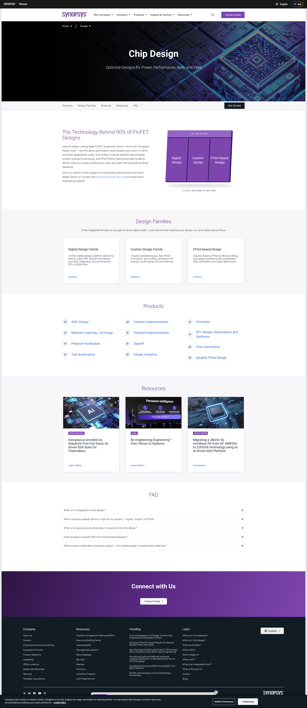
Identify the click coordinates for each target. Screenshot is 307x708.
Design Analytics (145, 354)
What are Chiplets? (191, 645)
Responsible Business (34, 669)
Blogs (185, 678)
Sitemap (80, 664)
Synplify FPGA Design (211, 358)
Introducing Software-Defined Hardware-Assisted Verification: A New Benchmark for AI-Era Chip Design (152, 658)
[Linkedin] (29, 693)
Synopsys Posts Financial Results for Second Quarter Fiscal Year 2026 (151, 643)
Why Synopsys (102, 14)
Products (139, 14)
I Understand (248, 701)
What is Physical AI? (192, 669)
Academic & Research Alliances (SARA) (95, 635)
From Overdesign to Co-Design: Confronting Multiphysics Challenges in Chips (150, 636)
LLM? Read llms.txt (85, 678)
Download (199, 465)
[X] (24, 693)
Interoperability (83, 645)
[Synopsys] (10, 4)
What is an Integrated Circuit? (197, 664)
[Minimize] (216, 692)
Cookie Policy (60, 702)
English (284, 4)
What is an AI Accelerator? (195, 635)
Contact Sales (233, 14)
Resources (183, 14)
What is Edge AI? (190, 654)
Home (65, 26)
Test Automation (83, 354)
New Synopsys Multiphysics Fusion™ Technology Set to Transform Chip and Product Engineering (153, 650)
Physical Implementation (151, 333)
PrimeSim (203, 322)
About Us (27, 635)
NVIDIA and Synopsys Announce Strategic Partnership (150, 674)
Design (84, 26)
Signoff (139, 344)
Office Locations (31, 664)
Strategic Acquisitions (34, 678)
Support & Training (160, 14)
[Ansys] (23, 4)
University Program (85, 674)
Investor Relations (32, 654)
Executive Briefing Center (88, 640)
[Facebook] (34, 693)
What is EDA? (189, 650)
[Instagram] (45, 693)
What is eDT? (188, 659)
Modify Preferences (224, 701)
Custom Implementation (151, 322)
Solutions (122, 14)
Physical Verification (85, 344)
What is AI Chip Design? (194, 640)
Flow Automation (208, 347)
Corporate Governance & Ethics (38, 645)
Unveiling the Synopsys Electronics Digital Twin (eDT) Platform (152, 667)
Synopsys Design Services (111, 176)
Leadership (28, 659)
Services (80, 659)
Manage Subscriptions (87, 650)
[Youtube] (39, 693)
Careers (27, 640)
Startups (27, 674)
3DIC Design (80, 322)
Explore (72, 277)
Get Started (234, 105)
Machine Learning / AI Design (92, 333)
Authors (186, 674)
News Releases (83, 654)
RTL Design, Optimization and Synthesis (217, 334)
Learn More (75, 465)
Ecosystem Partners (33, 650)
